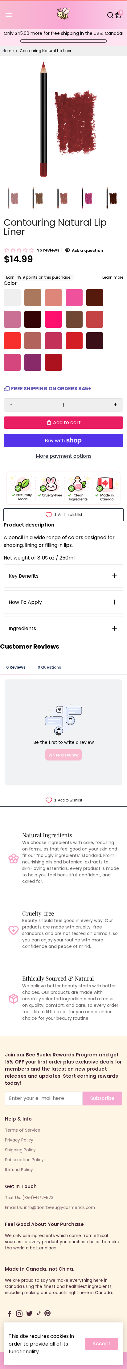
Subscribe (102, 1098)
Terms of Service (22, 1130)
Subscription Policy (24, 1160)
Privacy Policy (19, 1140)
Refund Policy (19, 1170)
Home (8, 50)
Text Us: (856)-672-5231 (30, 1198)
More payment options (64, 456)
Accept (101, 1343)
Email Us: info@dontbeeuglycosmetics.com (50, 1208)
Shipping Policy (20, 1150)
